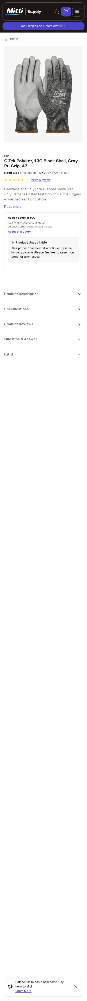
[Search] (57, 11)
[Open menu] (77, 11)
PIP (6, 156)
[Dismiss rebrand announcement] (75, 986)
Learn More (23, 991)
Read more (12, 206)
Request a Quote (19, 231)
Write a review (40, 180)
